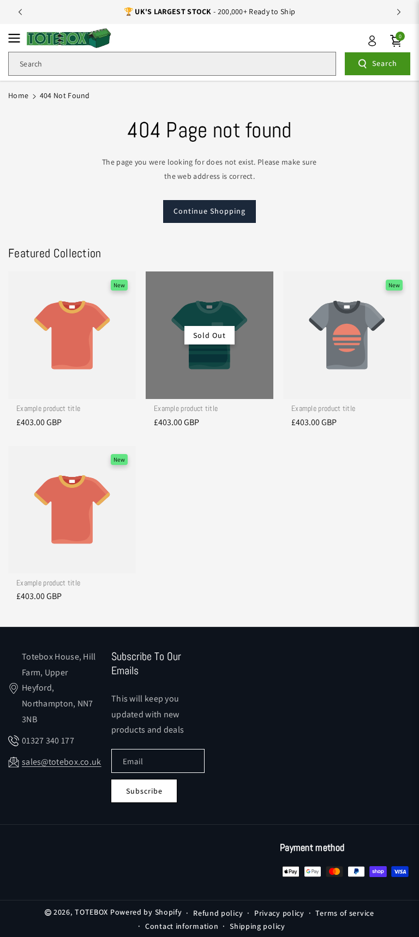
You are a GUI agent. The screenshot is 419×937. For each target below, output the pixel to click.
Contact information (181, 926)
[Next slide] (399, 12)
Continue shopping (209, 211)
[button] (17, 38)
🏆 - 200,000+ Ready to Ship (210, 11)
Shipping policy (257, 926)
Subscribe (144, 791)
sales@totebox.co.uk (61, 761)
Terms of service (344, 913)
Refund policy (218, 913)
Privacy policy (279, 913)
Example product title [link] (48, 408)
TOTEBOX (91, 912)
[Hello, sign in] (372, 41)
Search (384, 63)
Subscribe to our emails (146, 663)
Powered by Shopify (146, 912)
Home (18, 95)
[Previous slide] (20, 12)
